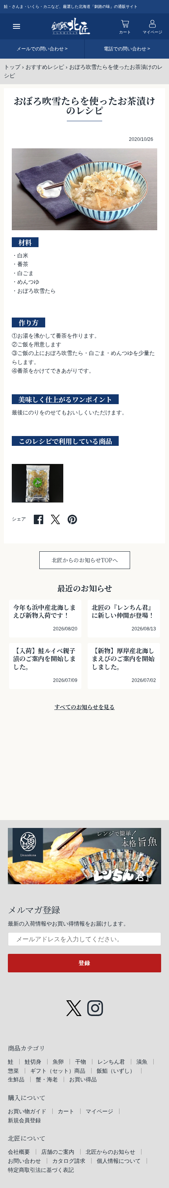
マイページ (99, 1111)
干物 (80, 1062)
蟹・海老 (47, 1079)
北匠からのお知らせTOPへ (84, 560)
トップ (12, 67)
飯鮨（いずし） (116, 1071)
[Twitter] (74, 1004)
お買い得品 (83, 1079)
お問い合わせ (24, 1161)
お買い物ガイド (27, 1111)
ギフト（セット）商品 (57, 1071)
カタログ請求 (68, 1161)
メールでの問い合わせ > (42, 49)
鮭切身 (33, 1062)
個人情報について (119, 1161)
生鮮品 (16, 1079)
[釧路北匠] (71, 26)
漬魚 (141, 1062)
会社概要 (19, 1152)
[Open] (16, 26)
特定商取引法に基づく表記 (41, 1170)
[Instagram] (95, 1004)
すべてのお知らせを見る (84, 707)
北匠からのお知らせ (110, 1152)
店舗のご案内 (57, 1152)
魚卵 (58, 1062)
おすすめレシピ (45, 67)
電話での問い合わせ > (127, 49)
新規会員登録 (24, 1120)
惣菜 (13, 1071)
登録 (84, 963)
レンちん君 (111, 1062)
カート (66, 1111)
